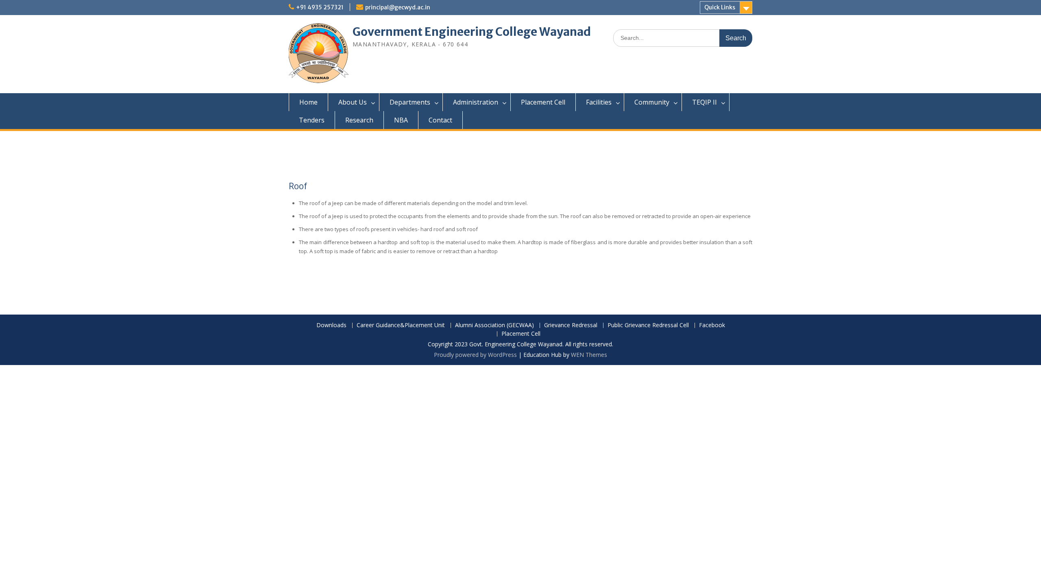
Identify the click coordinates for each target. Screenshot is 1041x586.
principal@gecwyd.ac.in (397, 7)
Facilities (599, 102)
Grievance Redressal (570, 325)
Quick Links (719, 7)
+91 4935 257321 (320, 7)
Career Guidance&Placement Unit (401, 325)
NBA (401, 120)
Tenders (311, 120)
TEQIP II (704, 102)
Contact (440, 120)
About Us (352, 102)
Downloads (331, 325)
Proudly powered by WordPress (475, 355)
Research (359, 120)
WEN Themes (589, 355)
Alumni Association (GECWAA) (494, 325)
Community (651, 102)
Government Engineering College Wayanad (472, 31)
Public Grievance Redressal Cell (648, 325)
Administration (475, 102)
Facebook (712, 325)
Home (308, 102)
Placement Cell (543, 102)
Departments (410, 102)
